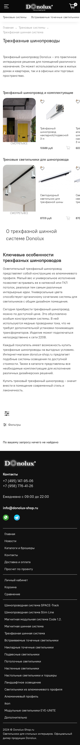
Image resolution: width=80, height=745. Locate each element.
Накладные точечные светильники (29, 647)
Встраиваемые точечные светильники (55, 17)
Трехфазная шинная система (24, 633)
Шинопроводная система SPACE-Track (31, 605)
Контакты (11, 555)
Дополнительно (15, 717)
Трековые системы (15, 17)
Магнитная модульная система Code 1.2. (33, 619)
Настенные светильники (21, 668)
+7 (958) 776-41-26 (18, 486)
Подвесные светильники (21, 654)
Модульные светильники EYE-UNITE (30, 710)
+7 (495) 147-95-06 (18, 481)
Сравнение (12, 594)
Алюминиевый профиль (21, 696)
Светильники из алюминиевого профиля (33, 689)
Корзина (10, 587)
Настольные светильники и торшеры (30, 675)
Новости (10, 541)
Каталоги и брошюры (19, 548)
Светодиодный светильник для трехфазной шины (51, 198)
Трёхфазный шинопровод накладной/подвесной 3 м (54, 133)
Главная (8, 27)
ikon (7, 703)
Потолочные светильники (22, 661)
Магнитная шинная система (23, 626)
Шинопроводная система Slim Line (29, 612)
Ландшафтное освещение (22, 682)
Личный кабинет (16, 580)
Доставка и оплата (17, 562)
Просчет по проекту (18, 569)
